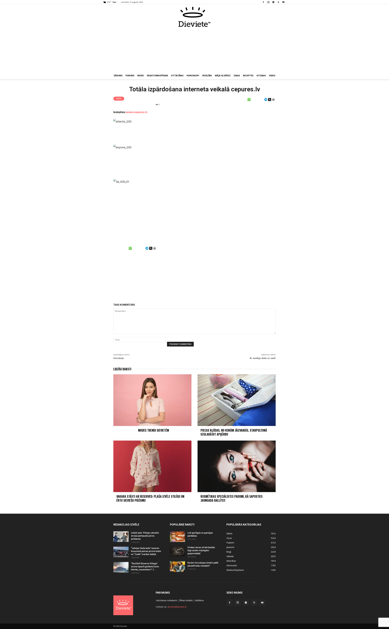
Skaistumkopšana (157, 75)
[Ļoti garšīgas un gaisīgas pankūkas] (177, 536)
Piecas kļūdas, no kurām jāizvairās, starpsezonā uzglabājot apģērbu (234, 432)
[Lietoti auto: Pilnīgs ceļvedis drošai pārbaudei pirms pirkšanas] (121, 536)
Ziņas (237, 75)
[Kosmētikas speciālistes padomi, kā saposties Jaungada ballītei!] (237, 466)
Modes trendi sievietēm (153, 430)
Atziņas (261, 75)
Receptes (248, 75)
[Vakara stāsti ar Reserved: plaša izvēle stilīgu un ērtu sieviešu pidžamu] (152, 466)
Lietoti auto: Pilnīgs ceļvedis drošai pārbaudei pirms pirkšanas (145, 536)
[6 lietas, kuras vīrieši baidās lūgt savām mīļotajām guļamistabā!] (177, 551)
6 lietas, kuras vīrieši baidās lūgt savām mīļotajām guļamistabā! (201, 550)
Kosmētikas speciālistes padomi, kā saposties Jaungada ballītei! (232, 498)
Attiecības (177, 75)
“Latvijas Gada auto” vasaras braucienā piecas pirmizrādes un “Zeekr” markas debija (146, 551)
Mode (140, 75)
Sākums (118, 75)
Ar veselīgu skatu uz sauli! (263, 358)
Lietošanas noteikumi (166, 600)
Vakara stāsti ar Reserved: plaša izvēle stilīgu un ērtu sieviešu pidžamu (150, 498)
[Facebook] (263, 2)
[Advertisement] (194, 50)
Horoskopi (193, 75)
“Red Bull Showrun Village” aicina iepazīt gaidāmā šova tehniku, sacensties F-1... (145, 566)
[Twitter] (278, 2)
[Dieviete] (194, 17)
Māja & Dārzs (223, 75)
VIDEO (272, 75)
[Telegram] (273, 2)
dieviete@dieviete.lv (177, 606)
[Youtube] (283, 2)
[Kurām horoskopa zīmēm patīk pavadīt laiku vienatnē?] (177, 566)
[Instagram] (268, 2)
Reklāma (199, 600)
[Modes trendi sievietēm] (152, 400)
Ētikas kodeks (186, 600)
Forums (130, 75)
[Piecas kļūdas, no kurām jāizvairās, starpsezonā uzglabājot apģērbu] (237, 400)
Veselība (207, 75)
